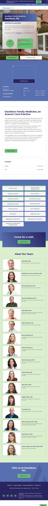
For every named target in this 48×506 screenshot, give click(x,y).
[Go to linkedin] (15, 495)
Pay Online (43, 4)
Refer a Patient (35, 4)
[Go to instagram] (11, 495)
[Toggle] (45, 7)
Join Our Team (35, 488)
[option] (19, 30)
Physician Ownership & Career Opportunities (20, 488)
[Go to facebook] (3, 495)
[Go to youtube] (7, 495)
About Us (9, 485)
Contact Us (38, 485)
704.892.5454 (7, 96)
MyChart (28, 4)
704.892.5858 (40, 169)
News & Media (17, 485)
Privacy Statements (28, 485)
